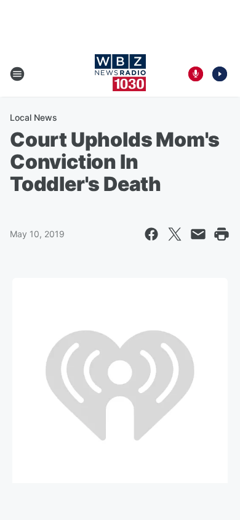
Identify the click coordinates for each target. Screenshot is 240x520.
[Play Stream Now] (219, 74)
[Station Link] (120, 74)
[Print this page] (221, 234)
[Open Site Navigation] (17, 74)
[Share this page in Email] (198, 234)
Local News (33, 117)
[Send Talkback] (195, 74)
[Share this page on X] (174, 234)
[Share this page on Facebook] (151, 234)
